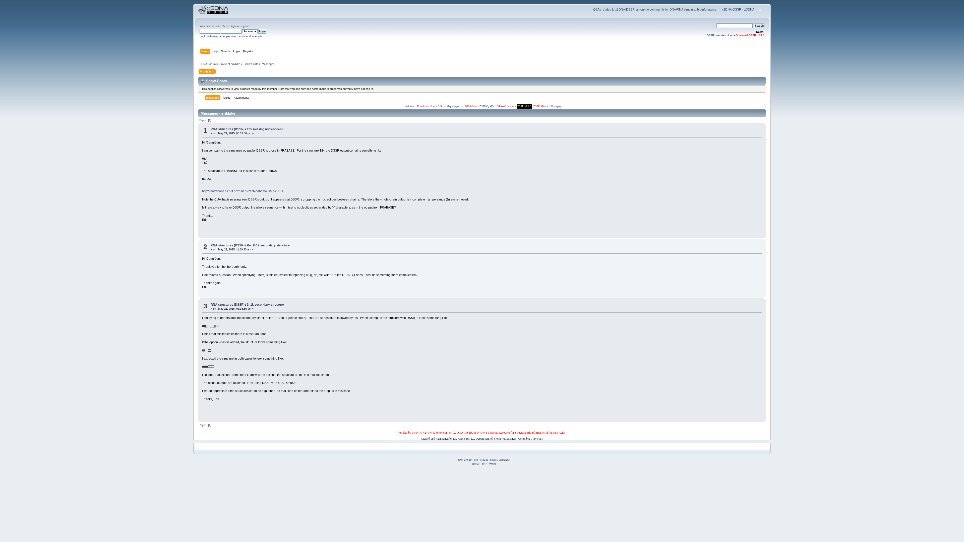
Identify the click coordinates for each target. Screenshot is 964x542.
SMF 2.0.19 (465, 459)
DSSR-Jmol (471, 106)
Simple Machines (500, 459)
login (233, 26)
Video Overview (505, 106)
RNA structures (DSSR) (228, 129)
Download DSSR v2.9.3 (750, 35)
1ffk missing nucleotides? (265, 129)
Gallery (441, 106)
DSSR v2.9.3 (524, 106)
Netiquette (410, 106)
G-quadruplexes (455, 106)
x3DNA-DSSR (625, 9)
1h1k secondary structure (265, 304)
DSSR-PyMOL (487, 106)
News (432, 106)
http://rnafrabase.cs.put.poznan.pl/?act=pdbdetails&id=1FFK (242, 191)
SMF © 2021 (481, 459)
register (245, 26)
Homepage (556, 106)
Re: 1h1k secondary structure (268, 245)
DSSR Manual (540, 106)
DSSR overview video (720, 35)
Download (422, 106)
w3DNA (749, 9)
